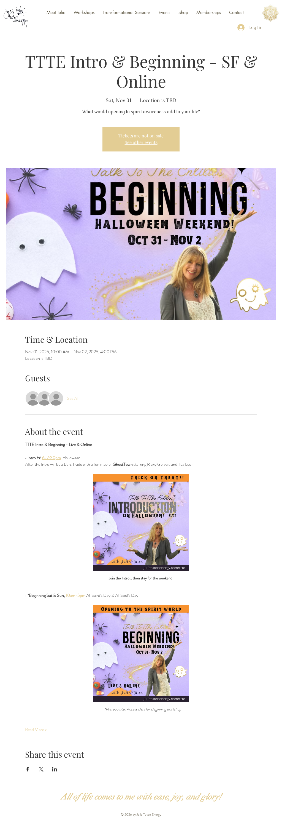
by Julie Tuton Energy (146, 814)
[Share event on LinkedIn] (54, 769)
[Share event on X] (41, 769)
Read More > (36, 729)
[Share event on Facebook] (27, 769)
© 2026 (126, 814)
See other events (141, 142)
